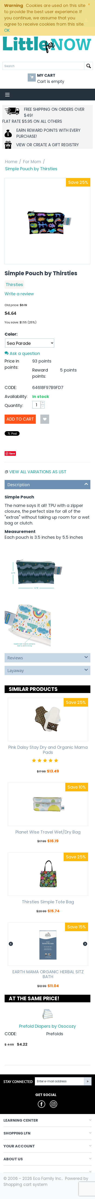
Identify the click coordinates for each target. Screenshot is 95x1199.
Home (11, 161)
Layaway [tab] (15, 670)
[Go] (87, 1081)
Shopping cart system (25, 1184)
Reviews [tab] (15, 658)
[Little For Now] (47, 44)
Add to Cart (20, 419)
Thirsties (14, 284)
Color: (11, 334)
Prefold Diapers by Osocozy (47, 1026)
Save (12, 453)
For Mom (32, 161)
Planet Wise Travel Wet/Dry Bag (47, 832)
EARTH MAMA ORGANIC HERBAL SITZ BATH (48, 974)
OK (7, 30)
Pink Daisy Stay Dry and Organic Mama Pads (48, 750)
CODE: (11, 387)
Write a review (19, 294)
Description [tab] (18, 484)
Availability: (16, 396)
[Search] (89, 66)
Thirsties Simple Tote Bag (48, 901)
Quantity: (14, 405)
